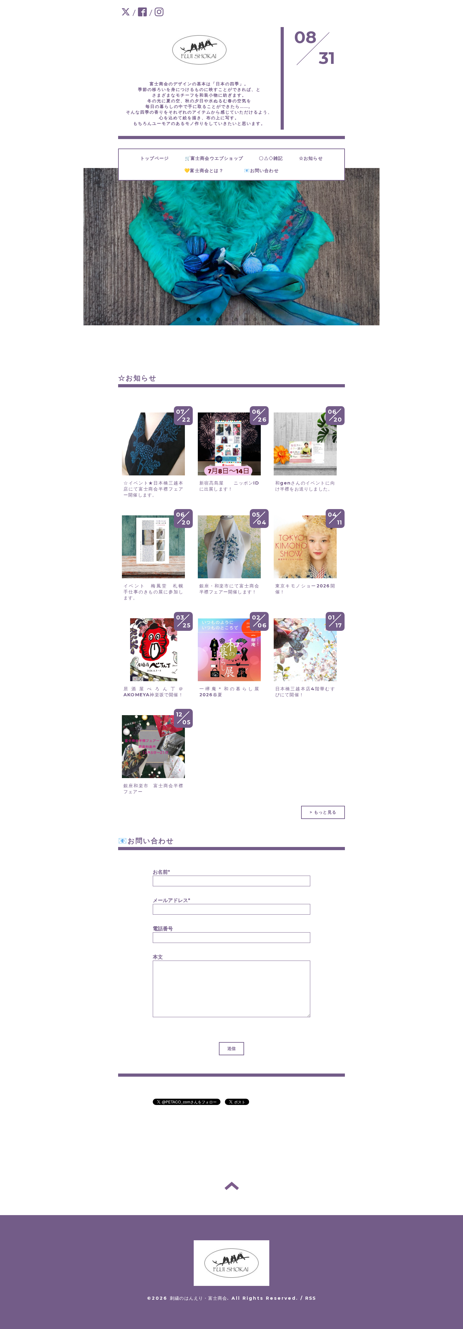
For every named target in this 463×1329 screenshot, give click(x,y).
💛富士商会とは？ (211, 170)
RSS (310, 1298)
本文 (158, 957)
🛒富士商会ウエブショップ (219, 158)
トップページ (159, 158)
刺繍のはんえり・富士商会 (198, 1298)
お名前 (161, 872)
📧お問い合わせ (268, 170)
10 (274, 320)
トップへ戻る (232, 1186)
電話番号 (163, 929)
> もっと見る (323, 812)
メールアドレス (171, 900)
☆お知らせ (315, 158)
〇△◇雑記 (275, 158)
